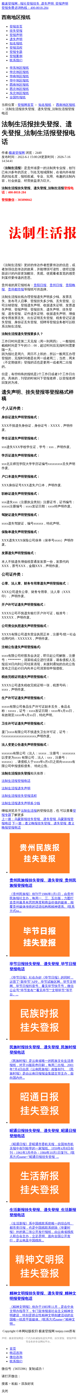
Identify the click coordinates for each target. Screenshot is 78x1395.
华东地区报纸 (19, 67)
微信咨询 (16, 1357)
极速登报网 (17, 152)
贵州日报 (56, 285)
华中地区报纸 (19, 80)
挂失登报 (16, 30)
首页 (13, 1348)
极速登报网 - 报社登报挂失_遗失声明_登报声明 (35, 3)
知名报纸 (16, 43)
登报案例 (16, 56)
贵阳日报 (40, 285)
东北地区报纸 (19, 93)
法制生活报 (29, 810)
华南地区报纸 (19, 76)
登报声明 (16, 35)
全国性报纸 (18, 97)
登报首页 (16, 26)
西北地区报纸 (19, 89)
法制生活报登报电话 (16, 781)
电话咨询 (16, 1353)
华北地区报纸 (19, 72)
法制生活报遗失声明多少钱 (21, 803)
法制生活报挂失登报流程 (19, 795)
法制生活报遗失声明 (16, 788)
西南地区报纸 (19, 84)
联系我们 (16, 60)
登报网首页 (26, 104)
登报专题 (16, 52)
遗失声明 (16, 39)
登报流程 (16, 47)
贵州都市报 (16, 289)
